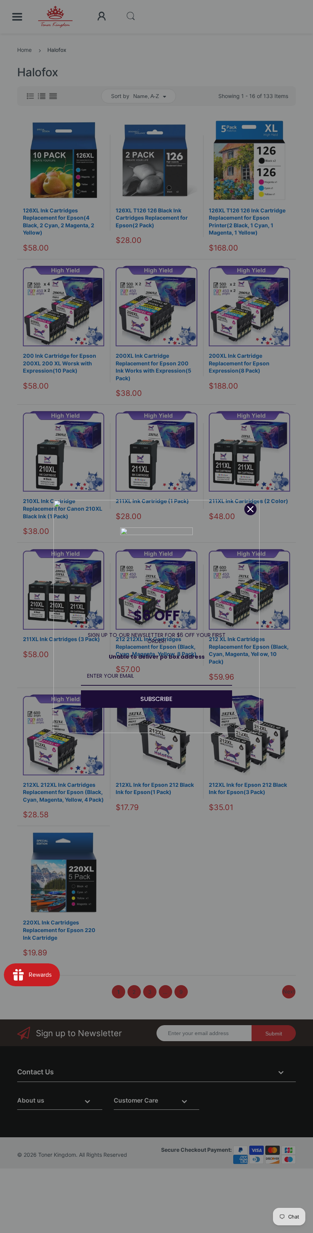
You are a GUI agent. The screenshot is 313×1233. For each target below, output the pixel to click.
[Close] (250, 509)
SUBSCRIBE (156, 698)
